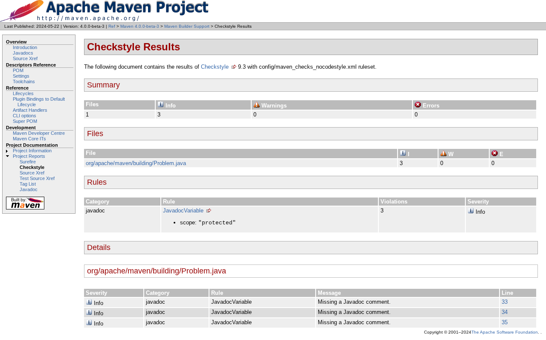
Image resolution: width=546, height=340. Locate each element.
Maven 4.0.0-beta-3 (139, 26)
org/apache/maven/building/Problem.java (136, 163)
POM (18, 70)
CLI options (24, 115)
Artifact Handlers (30, 110)
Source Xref (25, 58)
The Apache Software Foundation (504, 332)
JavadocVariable (183, 210)
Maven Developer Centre (39, 133)
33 (505, 302)
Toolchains (24, 81)
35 (505, 322)
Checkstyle (215, 67)
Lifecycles (23, 93)
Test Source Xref (37, 178)
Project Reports (29, 156)
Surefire (28, 161)
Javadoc (29, 189)
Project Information (32, 150)
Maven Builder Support (186, 26)
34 (505, 312)
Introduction (25, 47)
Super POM (25, 121)
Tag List (28, 183)
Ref (111, 26)
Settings (21, 75)
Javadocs (23, 52)
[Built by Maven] (25, 209)
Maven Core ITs (29, 138)
